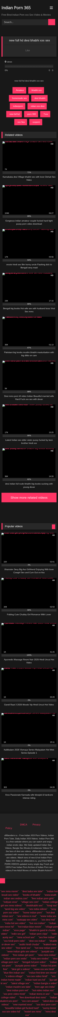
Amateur (20, 90)
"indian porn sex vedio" (15, 958)
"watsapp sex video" (27, 919)
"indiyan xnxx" (10, 902)
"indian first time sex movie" (42, 972)
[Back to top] (2, 880)
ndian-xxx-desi (37, 106)
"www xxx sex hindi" (44, 969)
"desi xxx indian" (37, 941)
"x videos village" (14, 976)
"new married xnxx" (22, 1004)
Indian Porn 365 (16, 7)
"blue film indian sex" (14, 972)
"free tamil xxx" (23, 948)
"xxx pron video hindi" (14, 994)
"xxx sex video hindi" (37, 976)
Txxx (46, 114)
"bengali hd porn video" (34, 962)
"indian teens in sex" (39, 994)
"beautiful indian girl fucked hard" (21, 1008)
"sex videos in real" (27, 916)
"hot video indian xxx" (43, 990)
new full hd (15, 114)
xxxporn (36, 122)
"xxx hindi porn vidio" (14, 941)
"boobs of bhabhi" (31, 895)
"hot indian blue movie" (29, 926)
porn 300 (31, 114)
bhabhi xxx (37, 90)
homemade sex (19, 98)
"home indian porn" (32, 912)
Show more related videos (29, 497)
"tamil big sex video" (15, 909)
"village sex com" (30, 902)
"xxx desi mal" (48, 919)
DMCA (23, 824)
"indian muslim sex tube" (18, 987)
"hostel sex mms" (33, 1011)
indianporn (18, 106)
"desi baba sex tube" (32, 891)
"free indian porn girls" (42, 898)
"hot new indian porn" (45, 948)
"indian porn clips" (38, 934)
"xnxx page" (19, 930)
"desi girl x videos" (20, 969)
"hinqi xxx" (51, 905)
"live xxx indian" (37, 923)
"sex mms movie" (9, 891)
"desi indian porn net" (17, 990)
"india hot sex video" (15, 923)
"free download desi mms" (33, 997)
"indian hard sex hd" (35, 980)
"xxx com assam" (30, 1001)
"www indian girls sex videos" (22, 951)
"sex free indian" (46, 937)
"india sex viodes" (39, 958)
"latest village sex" (20, 983)
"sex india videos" (38, 909)
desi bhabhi (40, 98)
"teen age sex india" (44, 987)
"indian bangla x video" (45, 983)
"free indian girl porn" (23, 955)
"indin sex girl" (18, 934)
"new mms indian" (47, 955)
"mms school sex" (26, 937)
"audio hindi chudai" (29, 944)
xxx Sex (21, 122)
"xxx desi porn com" (46, 1004)
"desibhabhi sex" (34, 905)
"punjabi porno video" (26, 965)
